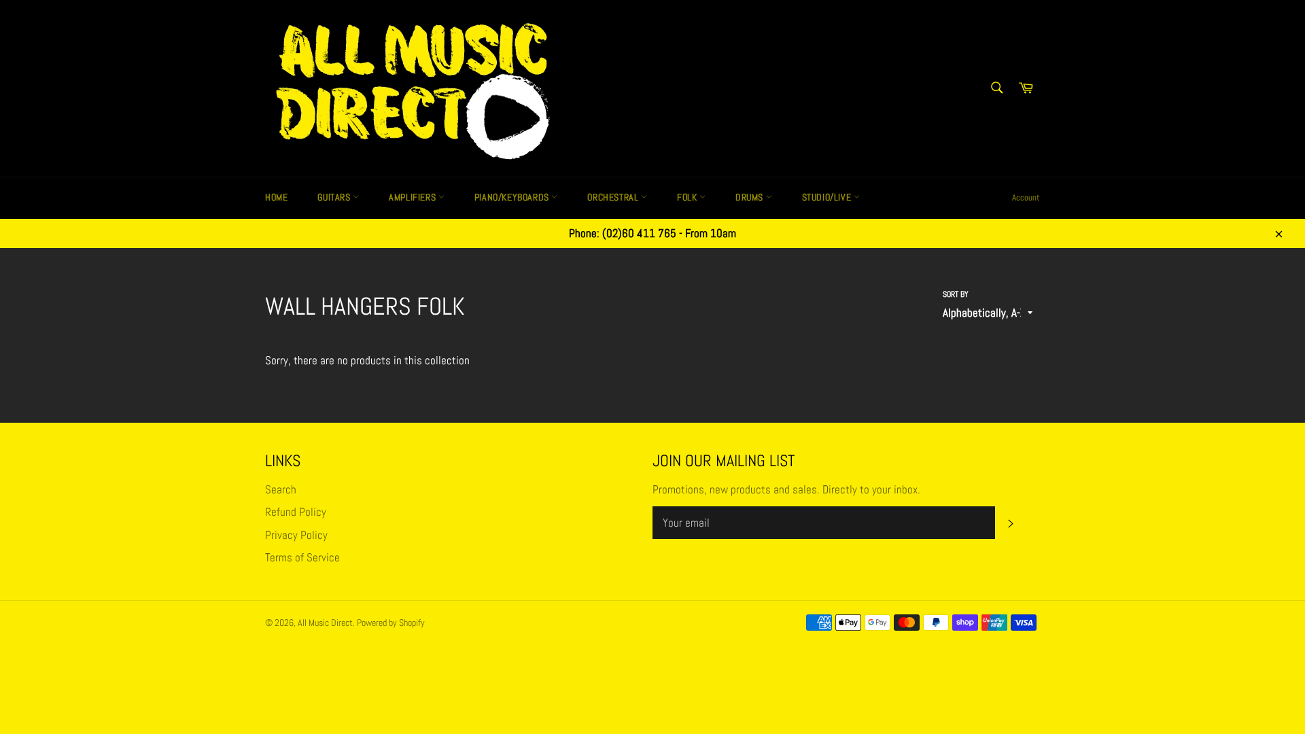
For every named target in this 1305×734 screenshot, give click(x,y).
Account (1026, 197)
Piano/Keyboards (513, 197)
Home (276, 197)
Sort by (956, 294)
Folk (688, 197)
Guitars (335, 197)
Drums (750, 197)
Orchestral (614, 197)
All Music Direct (325, 623)
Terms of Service (302, 557)
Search (280, 489)
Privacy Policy (296, 534)
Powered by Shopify (391, 623)
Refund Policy (295, 511)
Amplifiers (413, 197)
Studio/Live (828, 197)
